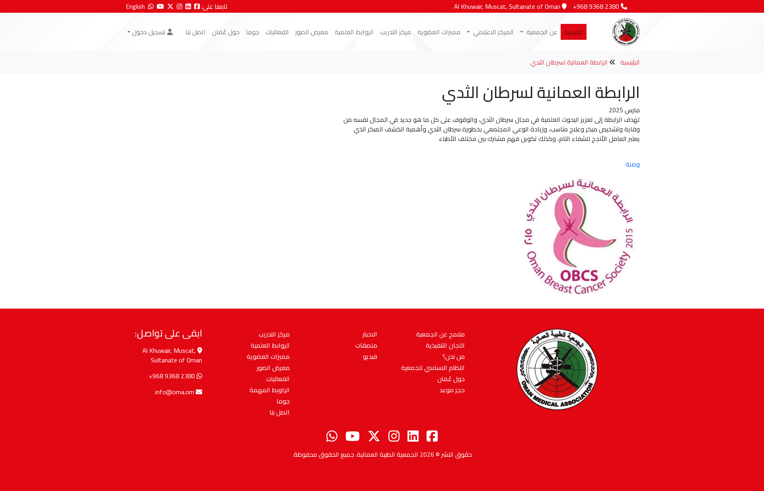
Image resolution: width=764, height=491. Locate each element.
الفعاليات (277, 32)
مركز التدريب (395, 32)
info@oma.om (174, 392)
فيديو (370, 356)
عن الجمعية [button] (541, 32)
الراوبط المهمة (269, 390)
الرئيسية (573, 32)
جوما (252, 32)
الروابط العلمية (354, 32)
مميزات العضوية (438, 32)
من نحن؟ (453, 356)
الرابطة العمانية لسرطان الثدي (569, 62)
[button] (150, 32)
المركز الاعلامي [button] (493, 32)
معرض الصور (311, 32)
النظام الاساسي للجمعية (433, 368)
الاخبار (370, 334)
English (135, 6)
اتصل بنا (195, 32)
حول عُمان (226, 32)
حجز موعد (452, 390)
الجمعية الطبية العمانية (387, 454)
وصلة (633, 164)
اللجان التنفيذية (445, 345)
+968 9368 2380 (172, 376)
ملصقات (366, 345)
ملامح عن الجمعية (440, 334)
